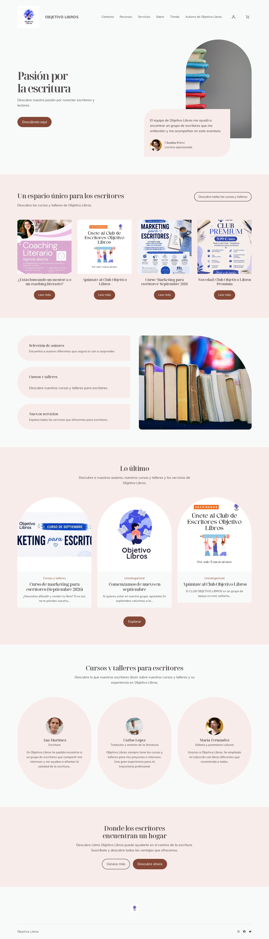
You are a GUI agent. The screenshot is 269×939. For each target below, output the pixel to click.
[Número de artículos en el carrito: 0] (247, 17)
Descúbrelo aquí (34, 122)
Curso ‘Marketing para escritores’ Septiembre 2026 (164, 282)
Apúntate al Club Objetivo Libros (104, 282)
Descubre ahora (150, 864)
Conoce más (116, 864)
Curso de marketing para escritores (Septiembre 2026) (54, 587)
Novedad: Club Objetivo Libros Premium (224, 282)
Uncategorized (134, 578)
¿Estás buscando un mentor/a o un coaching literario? (44, 282)
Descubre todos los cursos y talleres (223, 196)
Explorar (134, 621)
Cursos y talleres (54, 578)
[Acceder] (233, 17)
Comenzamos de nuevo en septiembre (134, 587)
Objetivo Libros (62, 17)
